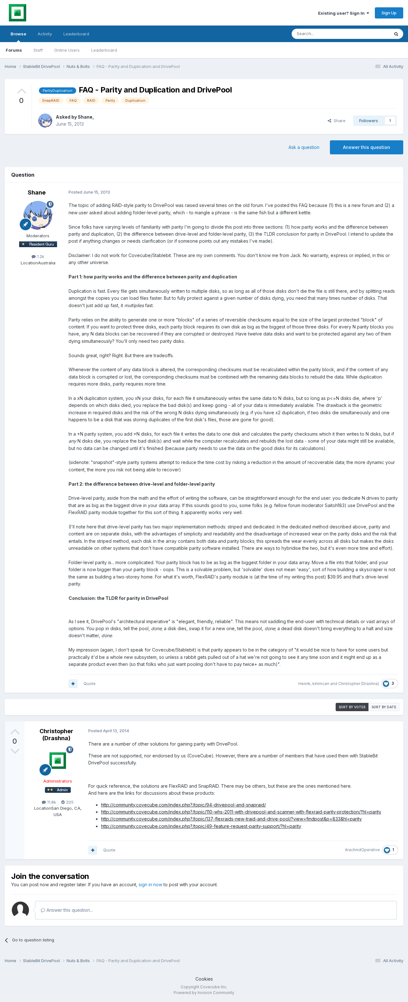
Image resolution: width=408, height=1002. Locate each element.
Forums (14, 50)
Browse (18, 33)
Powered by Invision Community (204, 992)
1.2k (40, 256)
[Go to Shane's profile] (45, 121)
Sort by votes (352, 707)
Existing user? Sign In (342, 13)
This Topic (371, 33)
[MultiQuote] (73, 683)
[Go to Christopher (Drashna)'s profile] (57, 760)
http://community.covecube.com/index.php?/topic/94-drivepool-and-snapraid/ (183, 804)
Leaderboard (104, 50)
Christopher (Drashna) (358, 683)
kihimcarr (320, 683)
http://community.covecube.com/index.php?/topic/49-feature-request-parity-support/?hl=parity (201, 826)
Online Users (67, 50)
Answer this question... (69, 910)
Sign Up (389, 12)
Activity (45, 33)
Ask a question (303, 147)
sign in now (150, 884)
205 (69, 802)
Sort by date (384, 707)
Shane (85, 117)
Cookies (204, 979)
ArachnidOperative (362, 849)
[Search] (396, 34)
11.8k (51, 802)
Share (338, 120)
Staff (38, 50)
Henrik (304, 683)
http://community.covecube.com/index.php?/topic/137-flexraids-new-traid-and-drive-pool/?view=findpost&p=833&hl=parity (231, 818)
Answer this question (366, 147)
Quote (90, 683)
